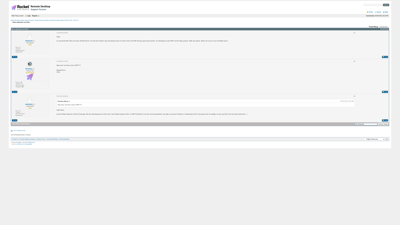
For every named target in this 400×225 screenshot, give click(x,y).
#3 (354, 96)
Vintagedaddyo (28, 144)
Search (379, 12)
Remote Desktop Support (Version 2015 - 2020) (63, 20)
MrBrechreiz (20, 144)
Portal (371, 12)
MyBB (19, 142)
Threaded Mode (384, 29)
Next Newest (25, 124)
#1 (354, 32)
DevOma (29, 69)
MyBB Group (31, 142)
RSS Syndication (64, 139)
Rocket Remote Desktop (42, 20)
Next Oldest (16, 124)
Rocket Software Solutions (27, 139)
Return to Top (41, 139)
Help (386, 12)
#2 (354, 61)
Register (35, 16)
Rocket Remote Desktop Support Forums (22, 20)
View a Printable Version (19, 130)
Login (29, 16)
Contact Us (15, 139)
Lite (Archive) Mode (52, 139)
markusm (29, 41)
